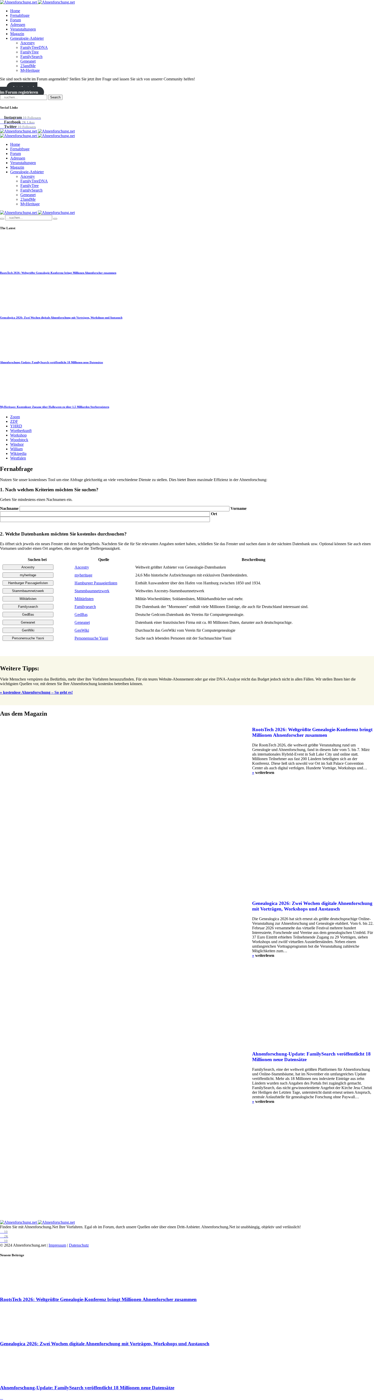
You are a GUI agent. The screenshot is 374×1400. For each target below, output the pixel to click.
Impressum (57, 1245)
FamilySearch (31, 56)
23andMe (28, 66)
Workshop (18, 435)
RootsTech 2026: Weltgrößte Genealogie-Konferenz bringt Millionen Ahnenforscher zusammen (58, 272)
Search (55, 97)
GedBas (81, 614)
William (16, 449)
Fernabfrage (20, 15)
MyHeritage (30, 70)
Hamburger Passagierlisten (96, 583)
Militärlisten (84, 599)
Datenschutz (79, 1245)
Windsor (17, 444)
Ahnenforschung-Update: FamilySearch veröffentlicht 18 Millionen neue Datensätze (51, 362)
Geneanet (28, 61)
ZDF (14, 421)
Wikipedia (18, 453)
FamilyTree (29, 52)
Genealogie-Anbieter (27, 38)
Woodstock (19, 440)
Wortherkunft (21, 430)
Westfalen (18, 458)
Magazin (17, 34)
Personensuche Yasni (91, 638)
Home (15, 11)
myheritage (83, 575)
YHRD (16, 426)
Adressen (17, 24)
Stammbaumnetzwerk (92, 591)
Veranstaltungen (23, 29)
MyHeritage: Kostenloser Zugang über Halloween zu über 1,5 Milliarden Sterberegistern (54, 406)
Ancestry (27, 43)
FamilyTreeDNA (34, 47)
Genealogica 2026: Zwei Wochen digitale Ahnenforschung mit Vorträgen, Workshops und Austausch (61, 317)
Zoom (15, 417)
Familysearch (85, 606)
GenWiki (82, 630)
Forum (15, 20)
